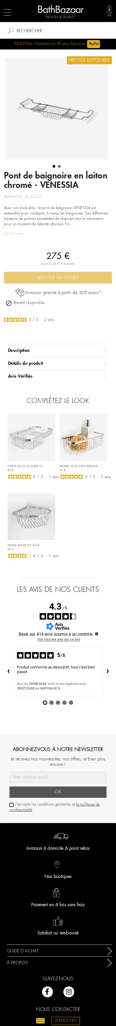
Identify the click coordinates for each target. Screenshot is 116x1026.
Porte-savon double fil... (26, 466)
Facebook (47, 991)
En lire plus (13, 234)
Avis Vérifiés (20, 376)
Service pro (65, 1021)
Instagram (68, 991)
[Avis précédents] (8, 671)
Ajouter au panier (58, 278)
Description (19, 350)
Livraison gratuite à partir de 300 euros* (63, 293)
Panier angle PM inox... (25, 545)
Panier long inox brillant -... (81, 466)
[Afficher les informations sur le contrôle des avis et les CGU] (96, 634)
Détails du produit (25, 363)
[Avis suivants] (107, 671)
